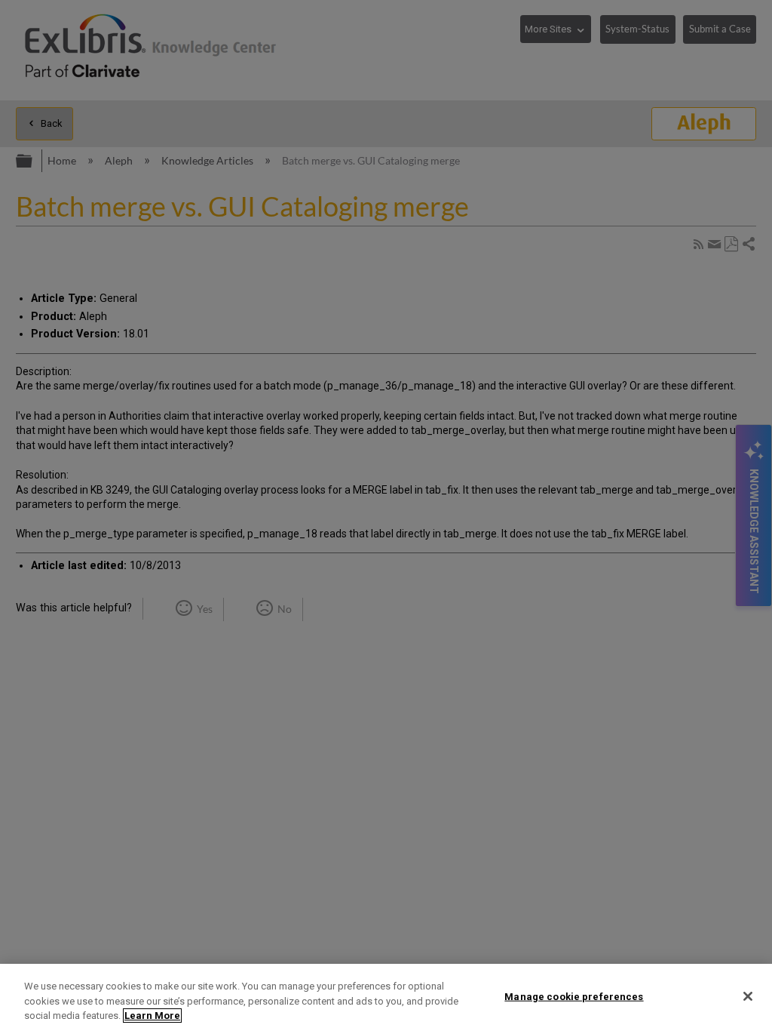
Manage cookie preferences (573, 996)
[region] (386, 997)
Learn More (152, 1015)
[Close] (747, 996)
